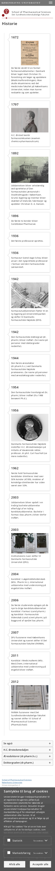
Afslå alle (14, 864)
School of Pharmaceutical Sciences (17, 780)
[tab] (27, 743)
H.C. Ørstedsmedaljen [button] (16, 749)
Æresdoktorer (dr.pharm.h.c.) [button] (20, 756)
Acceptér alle (40, 864)
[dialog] (27, 829)
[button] (51, 3)
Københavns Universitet (12, 782)
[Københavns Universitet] (5, 14)
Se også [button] (8, 743)
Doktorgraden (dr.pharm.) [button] (18, 762)
